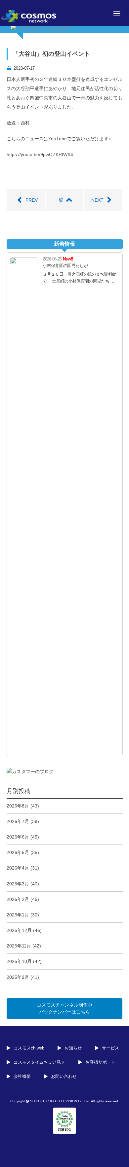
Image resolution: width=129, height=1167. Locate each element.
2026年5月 (18, 852)
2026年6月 (18, 837)
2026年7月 (18, 821)
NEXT (97, 200)
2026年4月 (18, 868)
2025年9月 (18, 977)
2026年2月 (18, 899)
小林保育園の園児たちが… (67, 265)
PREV (31, 200)
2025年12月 (19, 930)
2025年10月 (19, 961)
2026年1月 (18, 914)
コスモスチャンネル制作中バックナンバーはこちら (64, 1008)
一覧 (58, 200)
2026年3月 (18, 883)
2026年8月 (18, 805)
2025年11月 (19, 945)
